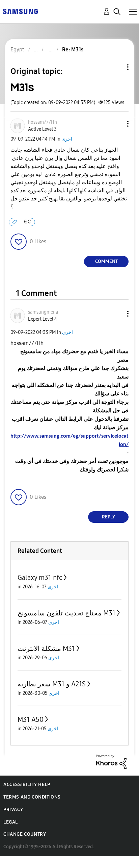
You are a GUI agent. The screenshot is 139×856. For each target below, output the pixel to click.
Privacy (13, 809)
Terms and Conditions (32, 797)
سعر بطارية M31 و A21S (52, 684)
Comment (106, 261)
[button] (117, 124)
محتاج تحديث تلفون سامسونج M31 (66, 613)
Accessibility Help (26, 784)
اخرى (66, 139)
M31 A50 (31, 719)
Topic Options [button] (116, 67)
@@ (27, 222)
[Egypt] (20, 11)
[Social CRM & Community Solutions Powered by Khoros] (111, 761)
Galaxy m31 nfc (40, 577)
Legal (10, 822)
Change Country (24, 834)
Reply (108, 517)
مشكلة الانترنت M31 (46, 648)
